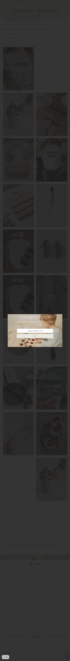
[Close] (60, 316)
